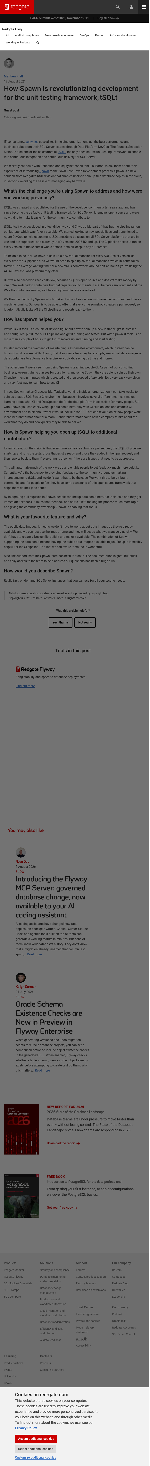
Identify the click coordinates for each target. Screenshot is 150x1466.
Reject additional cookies (35, 1449)
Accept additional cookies (36, 1439)
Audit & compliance (27, 35)
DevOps (84, 35)
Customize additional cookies (35, 1457)
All (7, 35)
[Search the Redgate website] (118, 7)
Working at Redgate (18, 42)
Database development (59, 35)
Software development (123, 35)
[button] (38, 44)
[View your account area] (131, 7)
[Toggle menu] (144, 7)
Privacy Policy (26, 1428)
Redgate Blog (12, 29)
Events (99, 35)
